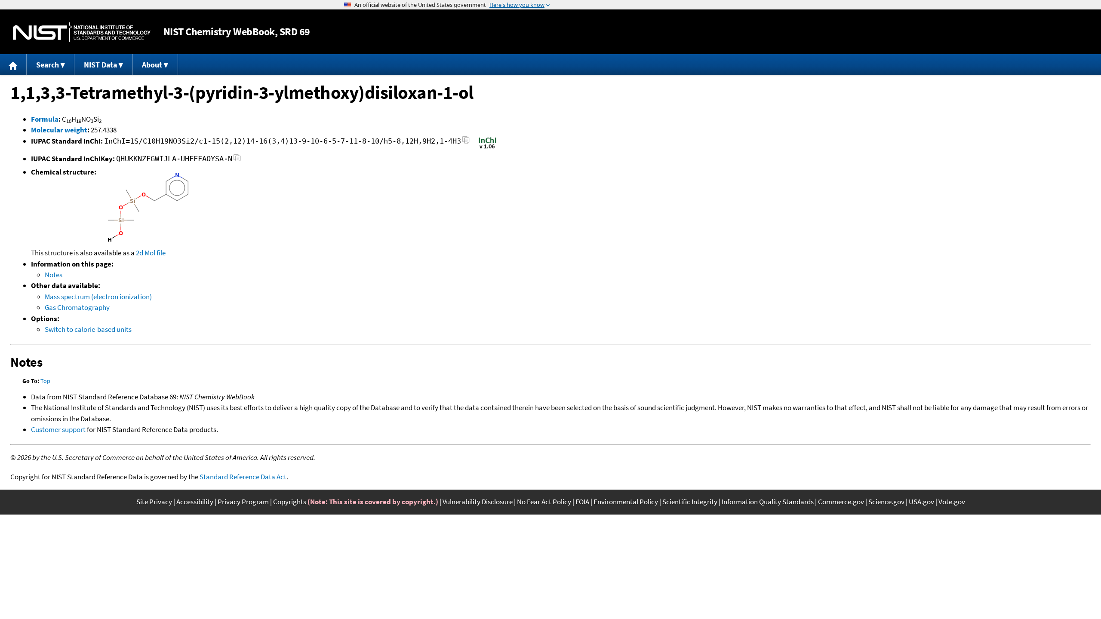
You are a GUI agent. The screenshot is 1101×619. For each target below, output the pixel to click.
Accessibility (194, 501)
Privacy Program (243, 501)
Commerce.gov (841, 501)
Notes (53, 274)
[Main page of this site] (13, 64)
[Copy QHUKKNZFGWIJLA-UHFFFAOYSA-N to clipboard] (237, 160)
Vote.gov (951, 501)
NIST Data (100, 65)
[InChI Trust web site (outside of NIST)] (487, 148)
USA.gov (921, 501)
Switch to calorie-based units (88, 329)
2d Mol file (151, 252)
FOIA (582, 501)
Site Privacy (154, 501)
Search (47, 65)
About (152, 65)
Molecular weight (59, 130)
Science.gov (886, 501)
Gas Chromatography (77, 307)
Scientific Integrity (689, 501)
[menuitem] (13, 64)
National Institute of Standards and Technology (82, 32)
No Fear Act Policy (544, 501)
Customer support (58, 429)
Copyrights (289, 501)
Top (45, 381)
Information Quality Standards (768, 501)
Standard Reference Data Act (243, 476)
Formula (44, 119)
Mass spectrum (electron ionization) (98, 296)
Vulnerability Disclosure (478, 501)
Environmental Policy (626, 501)
